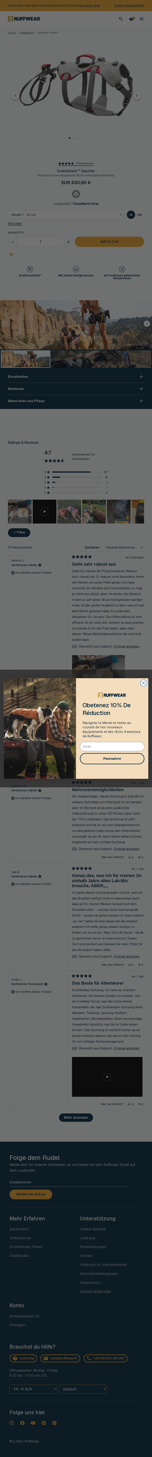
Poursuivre (112, 758)
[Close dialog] (143, 683)
